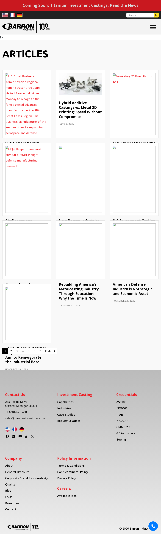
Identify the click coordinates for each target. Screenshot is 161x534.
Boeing (121, 439)
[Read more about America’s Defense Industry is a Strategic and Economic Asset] (134, 249)
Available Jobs (67, 496)
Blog (8, 490)
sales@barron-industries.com (25, 418)
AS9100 (121, 402)
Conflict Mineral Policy (72, 472)
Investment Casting (74, 394)
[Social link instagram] (27, 438)
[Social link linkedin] (14, 438)
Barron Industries (141, 528)
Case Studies (66, 414)
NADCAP (122, 421)
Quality (10, 484)
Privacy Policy (66, 478)
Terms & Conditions (71, 466)
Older (49, 351)
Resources (12, 503)
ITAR (119, 414)
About (9, 466)
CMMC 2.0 (123, 427)
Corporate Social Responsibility (26, 478)
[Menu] (153, 27)
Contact (10, 509)
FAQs (8, 497)
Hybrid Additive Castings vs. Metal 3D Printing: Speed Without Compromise (80, 109)
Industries (64, 408)
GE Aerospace (125, 433)
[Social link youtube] (21, 438)
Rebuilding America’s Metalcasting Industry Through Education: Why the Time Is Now (79, 291)
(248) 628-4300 (18, 412)
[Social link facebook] (8, 438)
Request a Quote (68, 421)
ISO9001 (121, 408)
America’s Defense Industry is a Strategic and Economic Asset (132, 289)
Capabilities (65, 402)
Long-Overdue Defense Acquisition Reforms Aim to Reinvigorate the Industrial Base (25, 355)
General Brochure (17, 472)
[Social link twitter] (33, 438)
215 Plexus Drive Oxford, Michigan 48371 (21, 403)
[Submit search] (156, 15)
